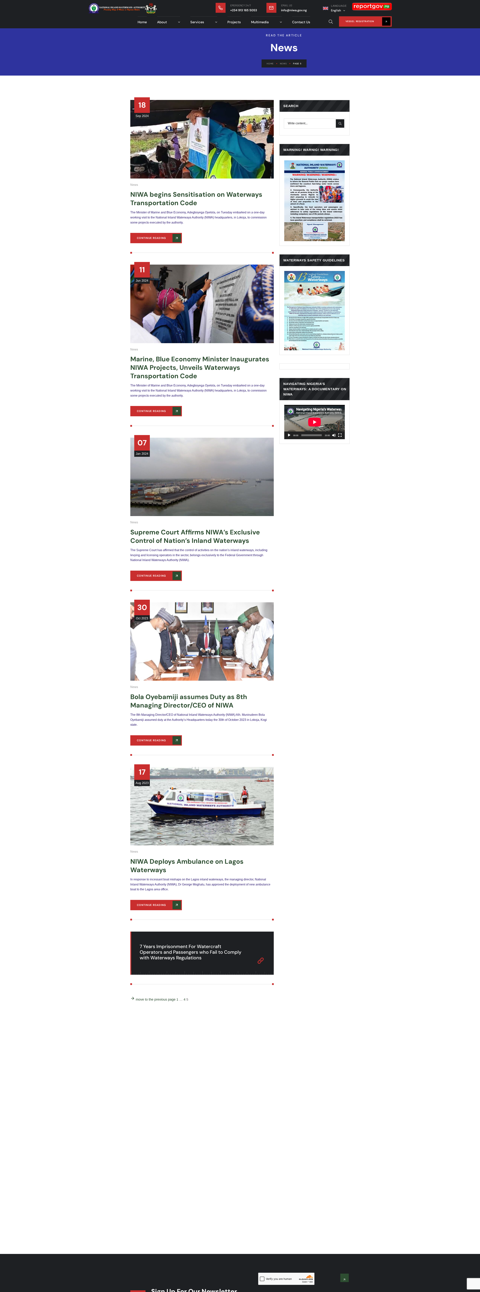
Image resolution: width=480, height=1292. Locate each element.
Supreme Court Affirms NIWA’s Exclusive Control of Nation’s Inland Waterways (195, 536)
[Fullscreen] (340, 435)
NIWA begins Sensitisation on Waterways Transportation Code (196, 198)
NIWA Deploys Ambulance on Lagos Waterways (187, 865)
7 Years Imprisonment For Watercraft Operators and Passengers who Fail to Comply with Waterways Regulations (190, 952)
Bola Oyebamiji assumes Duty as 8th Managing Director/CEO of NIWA (188, 701)
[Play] (289, 435)
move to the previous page (155, 999)
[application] (314, 422)
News (283, 63)
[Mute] (334, 435)
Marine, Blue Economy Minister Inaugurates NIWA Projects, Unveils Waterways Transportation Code (199, 367)
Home (270, 63)
